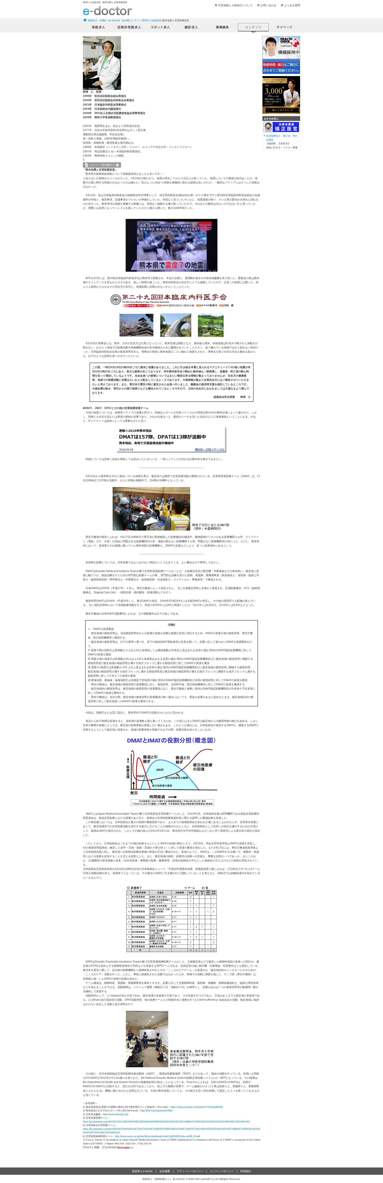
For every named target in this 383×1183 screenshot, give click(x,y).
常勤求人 (98, 28)
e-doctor (107, 10)
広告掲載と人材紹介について (235, 5)
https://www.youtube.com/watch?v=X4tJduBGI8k (196, 1107)
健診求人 (191, 28)
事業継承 (222, 28)
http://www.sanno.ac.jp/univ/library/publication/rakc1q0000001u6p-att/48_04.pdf (157, 1136)
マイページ (284, 28)
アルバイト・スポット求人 (160, 28)
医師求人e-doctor (142, 1171)
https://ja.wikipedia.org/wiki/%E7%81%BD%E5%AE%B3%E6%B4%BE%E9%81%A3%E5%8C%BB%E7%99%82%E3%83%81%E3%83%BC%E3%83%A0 (166, 1121)
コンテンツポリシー (222, 1171)
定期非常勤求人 (129, 28)
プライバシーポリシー (190, 1171)
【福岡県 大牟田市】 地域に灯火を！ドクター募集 (282, 141)
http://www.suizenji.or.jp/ (115, 1114)
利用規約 (245, 1171)
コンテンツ (253, 28)
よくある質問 (292, 5)
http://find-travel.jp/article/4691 (157, 1110)
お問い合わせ (268, 5)
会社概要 (164, 1171)
